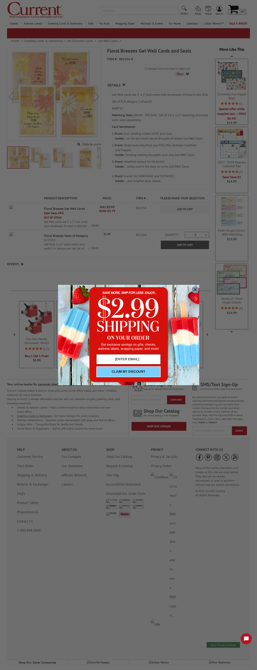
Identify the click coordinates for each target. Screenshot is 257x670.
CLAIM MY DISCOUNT (128, 371)
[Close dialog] (195, 289)
